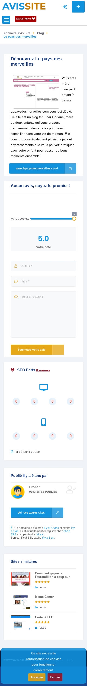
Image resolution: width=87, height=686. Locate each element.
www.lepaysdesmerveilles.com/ (37, 168)
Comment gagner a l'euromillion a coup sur (52, 575)
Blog (40, 33)
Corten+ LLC (44, 617)
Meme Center (44, 597)
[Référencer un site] (78, 7)
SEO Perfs (24, 19)
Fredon (35, 487)
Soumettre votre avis (31, 349)
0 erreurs (43, 370)
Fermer (55, 677)
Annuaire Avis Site (16, 33)
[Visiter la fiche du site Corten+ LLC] (20, 622)
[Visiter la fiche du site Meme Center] (20, 602)
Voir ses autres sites (31, 512)
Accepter (37, 677)
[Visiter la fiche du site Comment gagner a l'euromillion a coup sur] (20, 579)
